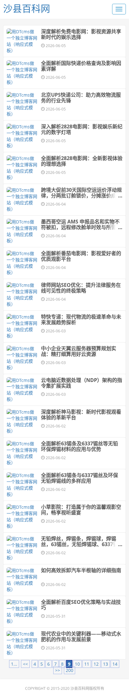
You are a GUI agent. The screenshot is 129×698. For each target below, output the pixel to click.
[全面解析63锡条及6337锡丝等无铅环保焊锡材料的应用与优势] (22, 453)
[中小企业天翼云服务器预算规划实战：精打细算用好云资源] (22, 358)
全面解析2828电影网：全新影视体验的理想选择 (81, 161)
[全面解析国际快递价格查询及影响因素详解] (22, 72)
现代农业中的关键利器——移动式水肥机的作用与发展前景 (81, 636)
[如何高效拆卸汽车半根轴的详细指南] (22, 580)
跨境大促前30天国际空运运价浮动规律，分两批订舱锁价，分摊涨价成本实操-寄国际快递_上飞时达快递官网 (81, 195)
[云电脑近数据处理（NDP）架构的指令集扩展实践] (22, 389)
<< (25, 664)
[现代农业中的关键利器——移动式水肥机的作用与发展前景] (22, 643)
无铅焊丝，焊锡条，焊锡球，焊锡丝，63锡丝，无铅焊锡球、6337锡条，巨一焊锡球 (79, 544)
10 (77, 664)
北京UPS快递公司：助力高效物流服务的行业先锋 (81, 97)
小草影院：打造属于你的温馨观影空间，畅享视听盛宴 (81, 509)
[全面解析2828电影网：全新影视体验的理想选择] (22, 167)
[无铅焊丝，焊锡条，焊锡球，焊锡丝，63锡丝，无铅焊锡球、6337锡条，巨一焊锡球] (22, 548)
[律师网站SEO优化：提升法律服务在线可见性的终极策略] (22, 294)
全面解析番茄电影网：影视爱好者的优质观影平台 (81, 256)
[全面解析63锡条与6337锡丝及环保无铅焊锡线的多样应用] (22, 484)
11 (86, 664)
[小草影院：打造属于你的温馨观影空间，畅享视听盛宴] (22, 516)
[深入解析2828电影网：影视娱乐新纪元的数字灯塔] (22, 136)
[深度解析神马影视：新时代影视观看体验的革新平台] (22, 421)
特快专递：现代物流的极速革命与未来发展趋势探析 (81, 319)
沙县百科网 (26, 8)
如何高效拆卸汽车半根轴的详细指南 (81, 570)
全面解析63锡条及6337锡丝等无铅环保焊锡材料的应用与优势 (79, 446)
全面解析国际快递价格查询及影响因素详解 (81, 66)
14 (114, 664)
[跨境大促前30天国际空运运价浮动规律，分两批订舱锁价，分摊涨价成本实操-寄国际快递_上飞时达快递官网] (22, 199)
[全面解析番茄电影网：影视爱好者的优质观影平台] (22, 263)
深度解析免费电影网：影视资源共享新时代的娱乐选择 (81, 34)
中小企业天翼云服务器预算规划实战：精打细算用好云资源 (78, 351)
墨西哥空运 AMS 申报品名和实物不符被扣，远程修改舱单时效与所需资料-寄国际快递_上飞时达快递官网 (81, 227)
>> (57, 670)
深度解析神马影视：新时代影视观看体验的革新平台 (81, 414)
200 (69, 670)
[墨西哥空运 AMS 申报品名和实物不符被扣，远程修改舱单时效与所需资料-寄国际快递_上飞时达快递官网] (22, 231)
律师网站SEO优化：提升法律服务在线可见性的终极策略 (81, 287)
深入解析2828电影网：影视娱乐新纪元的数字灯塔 (81, 129)
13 (105, 664)
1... (14, 664)
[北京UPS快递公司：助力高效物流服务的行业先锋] (22, 104)
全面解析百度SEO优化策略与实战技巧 (81, 604)
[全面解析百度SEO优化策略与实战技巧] (22, 611)
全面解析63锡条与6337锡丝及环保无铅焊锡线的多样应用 (79, 478)
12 (96, 664)
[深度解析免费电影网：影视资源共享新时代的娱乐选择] (22, 41)
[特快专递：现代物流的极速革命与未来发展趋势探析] (22, 326)
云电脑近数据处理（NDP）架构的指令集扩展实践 (81, 383)
